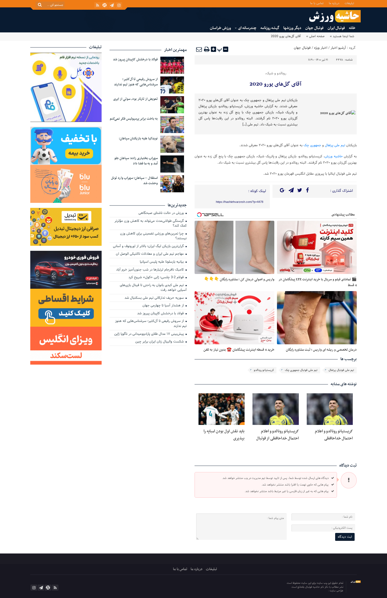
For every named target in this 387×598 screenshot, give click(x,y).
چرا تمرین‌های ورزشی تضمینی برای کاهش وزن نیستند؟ (153, 236)
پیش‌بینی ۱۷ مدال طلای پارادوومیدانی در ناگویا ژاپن (149, 334)
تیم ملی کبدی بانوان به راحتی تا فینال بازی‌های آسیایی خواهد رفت (153, 288)
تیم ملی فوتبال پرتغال (341, 370)
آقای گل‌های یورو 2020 (275, 84)
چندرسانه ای (247, 28)
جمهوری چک (312, 145)
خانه (352, 28)
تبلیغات (349, 3)
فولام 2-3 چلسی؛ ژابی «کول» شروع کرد (156, 277)
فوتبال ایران (336, 28)
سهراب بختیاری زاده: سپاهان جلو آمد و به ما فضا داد (136, 160)
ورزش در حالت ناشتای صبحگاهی (161, 213)
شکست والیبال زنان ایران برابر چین (160, 342)
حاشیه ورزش (334, 156)
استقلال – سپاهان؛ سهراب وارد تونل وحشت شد (134, 180)
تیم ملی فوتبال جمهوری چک (301, 370)
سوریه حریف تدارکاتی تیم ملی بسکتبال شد (155, 298)
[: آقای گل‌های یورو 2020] (199, 49)
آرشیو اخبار (338, 48)
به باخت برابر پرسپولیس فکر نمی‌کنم (134, 119)
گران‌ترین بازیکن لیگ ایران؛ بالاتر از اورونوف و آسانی (149, 246)
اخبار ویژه (320, 48)
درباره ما (334, 3)
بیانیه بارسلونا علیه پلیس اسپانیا (162, 262)
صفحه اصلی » (315, 36)
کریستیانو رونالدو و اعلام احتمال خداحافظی (334, 435)
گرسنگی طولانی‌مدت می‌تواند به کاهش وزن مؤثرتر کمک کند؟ (151, 224)
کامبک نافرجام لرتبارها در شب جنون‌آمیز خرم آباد (150, 270)
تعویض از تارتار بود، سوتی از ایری (135, 99)
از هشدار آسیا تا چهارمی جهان (163, 305)
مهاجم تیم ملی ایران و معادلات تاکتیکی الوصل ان (150, 254)
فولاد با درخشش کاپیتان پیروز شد (135, 59)
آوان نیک (323, 591)
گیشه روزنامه (269, 28)
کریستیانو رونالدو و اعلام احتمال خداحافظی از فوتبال (277, 435)
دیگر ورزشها (292, 28)
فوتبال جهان (314, 28)
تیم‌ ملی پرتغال (335, 145)
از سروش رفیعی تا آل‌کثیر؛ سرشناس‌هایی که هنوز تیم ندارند (136, 81)
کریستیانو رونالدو (264, 370)
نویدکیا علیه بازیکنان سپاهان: (138, 138)
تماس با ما (317, 3)
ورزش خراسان (220, 28)
